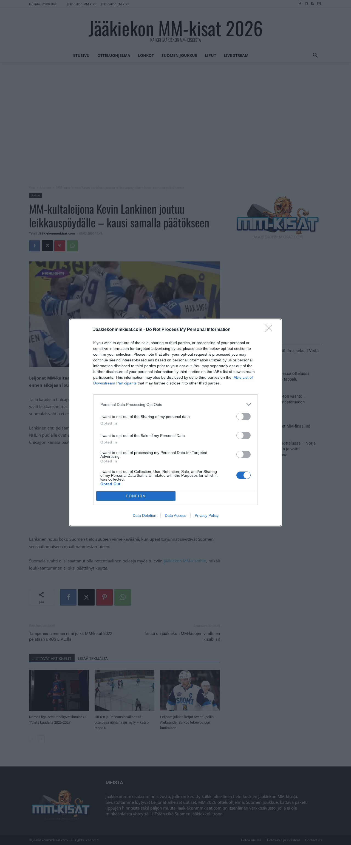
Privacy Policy (207, 515)
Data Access (175, 515)
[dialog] (175, 422)
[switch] (243, 416)
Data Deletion (144, 515)
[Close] (270, 330)
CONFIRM (136, 496)
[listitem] (175, 404)
